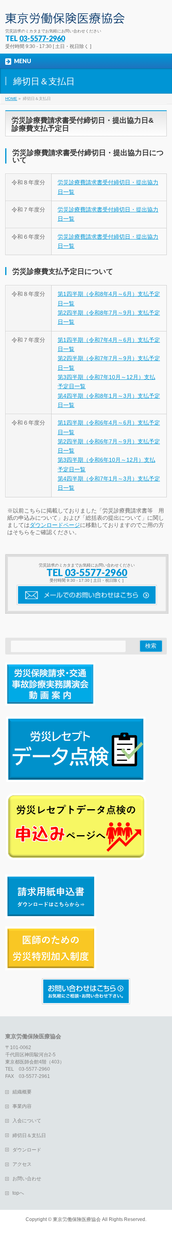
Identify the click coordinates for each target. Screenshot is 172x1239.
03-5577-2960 (42, 38)
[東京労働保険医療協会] (64, 15)
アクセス (22, 1164)
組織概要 (22, 1092)
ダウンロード (26, 1150)
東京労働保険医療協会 (77, 1219)
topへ (18, 1193)
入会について (26, 1120)
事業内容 (22, 1106)
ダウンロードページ (55, 525)
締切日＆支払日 (29, 1135)
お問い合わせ (26, 1178)
